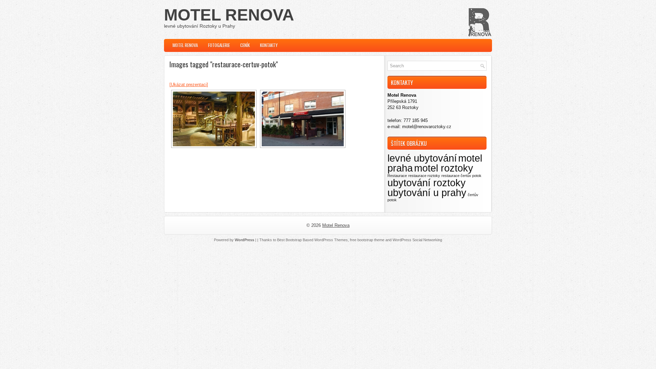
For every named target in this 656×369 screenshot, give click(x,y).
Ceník (245, 45)
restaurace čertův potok (461, 176)
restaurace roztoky (424, 176)
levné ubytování (422, 158)
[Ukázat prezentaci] (188, 84)
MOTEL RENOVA (229, 15)
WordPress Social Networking (417, 240)
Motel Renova (185, 45)
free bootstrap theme (367, 240)
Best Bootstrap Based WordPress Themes (312, 240)
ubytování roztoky (426, 182)
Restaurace (397, 176)
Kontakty (269, 45)
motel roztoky (443, 168)
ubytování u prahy (426, 192)
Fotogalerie (219, 45)
